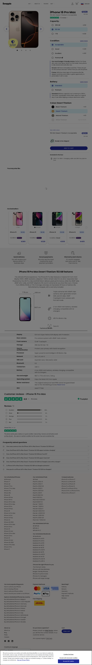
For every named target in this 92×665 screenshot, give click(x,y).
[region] (46, 657)
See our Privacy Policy (23, 660)
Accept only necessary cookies (68, 658)
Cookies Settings (68, 654)
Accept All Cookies (68, 661)
